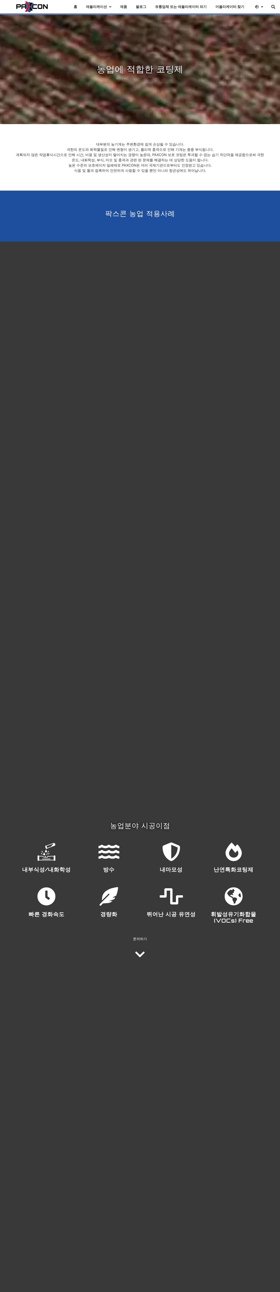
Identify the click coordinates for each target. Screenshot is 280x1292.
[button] (273, 7)
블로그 (141, 7)
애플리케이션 (96, 7)
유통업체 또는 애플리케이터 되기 (181, 7)
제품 (123, 7)
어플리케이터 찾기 (229, 7)
